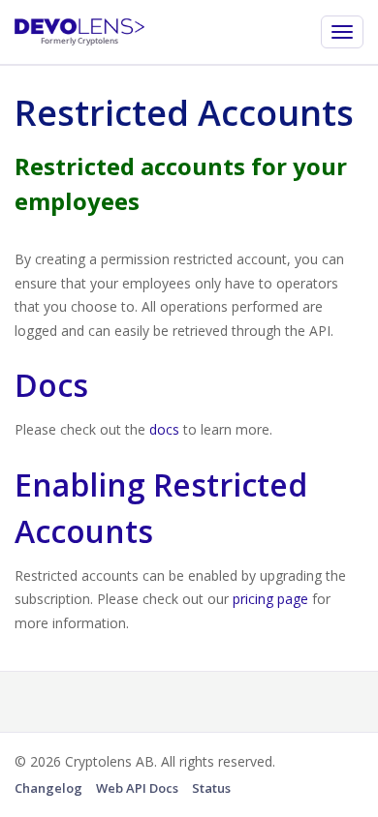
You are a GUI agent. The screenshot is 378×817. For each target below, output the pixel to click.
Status (211, 788)
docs (164, 429)
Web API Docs (137, 788)
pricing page (270, 599)
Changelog (48, 788)
